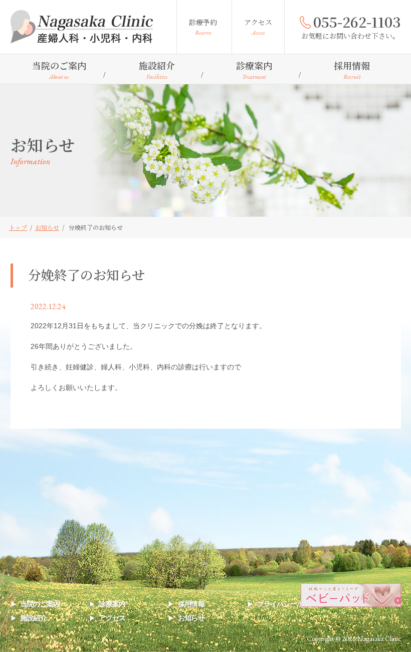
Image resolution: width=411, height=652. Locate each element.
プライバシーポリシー (290, 604)
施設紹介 (157, 70)
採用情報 (352, 70)
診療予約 (203, 27)
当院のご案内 (59, 70)
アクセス (258, 27)
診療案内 (254, 70)
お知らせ (191, 618)
